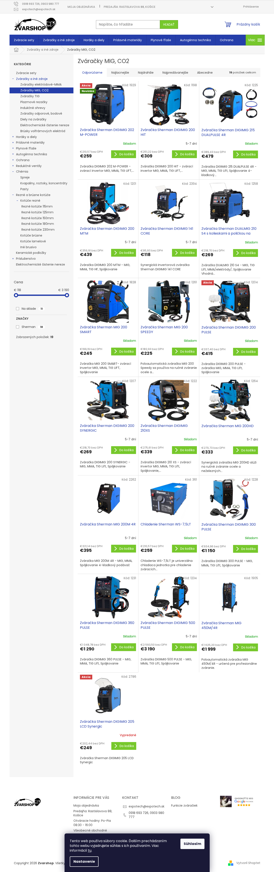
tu (89, 850)
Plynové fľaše (26, 148)
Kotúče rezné (30, 200)
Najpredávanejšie (175, 72)
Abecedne (205, 72)
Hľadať (169, 24)
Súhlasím (192, 843)
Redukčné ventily (29, 166)
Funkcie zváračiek (184, 806)
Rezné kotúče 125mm (37, 212)
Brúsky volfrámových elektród (42, 131)
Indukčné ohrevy (32, 108)
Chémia (22, 171)
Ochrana (22, 160)
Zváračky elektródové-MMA (41, 84)
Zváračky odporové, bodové (41, 113)
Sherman (32, 327)
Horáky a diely (26, 137)
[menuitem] (24, 40)
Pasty (24, 189)
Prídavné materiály (30, 142)
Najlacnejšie (120, 72)
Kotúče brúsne (31, 235)
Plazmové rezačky (33, 102)
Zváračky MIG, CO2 (34, 90)
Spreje (25, 177)
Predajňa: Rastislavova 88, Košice (130, 7)
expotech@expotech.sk (146, 806)
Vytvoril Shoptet (248, 863)
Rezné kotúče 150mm (37, 218)
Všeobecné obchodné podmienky (90, 832)
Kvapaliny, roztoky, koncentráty (43, 183)
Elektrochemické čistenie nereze (44, 125)
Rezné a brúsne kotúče (33, 195)
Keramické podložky (31, 253)
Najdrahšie (146, 72)
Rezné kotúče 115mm (37, 206)
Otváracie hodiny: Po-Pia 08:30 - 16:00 (92, 823)
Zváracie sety (26, 73)
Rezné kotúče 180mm (37, 224)
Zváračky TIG (30, 96)
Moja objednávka (81, 7)
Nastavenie (84, 861)
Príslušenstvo (26, 258)
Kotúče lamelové (33, 241)
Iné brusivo (28, 247)
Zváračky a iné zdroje (32, 79)
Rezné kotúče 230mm (38, 229)
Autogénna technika (31, 154)
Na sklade (32, 308)
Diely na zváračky (33, 119)
